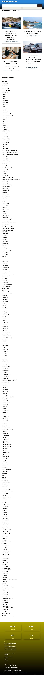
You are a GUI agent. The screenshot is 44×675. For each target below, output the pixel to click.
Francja (4, 412)
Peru (3, 247)
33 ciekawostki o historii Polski (11, 665)
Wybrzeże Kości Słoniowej (8, 177)
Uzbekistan (5, 376)
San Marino (5, 452)
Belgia (4, 393)
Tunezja (4, 173)
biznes (4, 499)
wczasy (14, 70)
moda (4, 514)
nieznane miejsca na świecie (9, 579)
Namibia (4, 144)
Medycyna (5, 533)
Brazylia (4, 235)
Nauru (4, 269)
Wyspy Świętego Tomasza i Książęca (10, 179)
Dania (4, 406)
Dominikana (5, 196)
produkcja (5, 520)
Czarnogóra (12, 41)
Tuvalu (4, 280)
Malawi (4, 133)
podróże (3, 480)
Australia (4, 261)
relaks (4, 538)
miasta (4, 573)
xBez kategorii (5, 613)
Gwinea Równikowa (7, 115)
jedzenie (4, 486)
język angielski (6, 569)
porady (10, 70)
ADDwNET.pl (23, 672)
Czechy (4, 404)
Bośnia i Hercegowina (7, 397)
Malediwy (5, 345)
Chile (4, 237)
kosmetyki (5, 506)
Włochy (4, 471)
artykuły (3, 256)
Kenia (4, 119)
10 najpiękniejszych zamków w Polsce (13, 670)
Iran (3, 318)
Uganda (4, 175)
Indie (4, 312)
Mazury (4, 442)
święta (4, 596)
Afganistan (5, 291)
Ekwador (4, 239)
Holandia (4, 418)
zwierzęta (4, 615)
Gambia (4, 108)
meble (4, 512)
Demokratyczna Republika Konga (9, 384)
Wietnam (4, 378)
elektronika (5, 504)
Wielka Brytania (6, 469)
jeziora (4, 566)
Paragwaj (4, 245)
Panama (4, 217)
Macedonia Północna (7, 429)
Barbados (5, 190)
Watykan (4, 465)
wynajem (16, 41)
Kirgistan (4, 334)
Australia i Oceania (6, 260)
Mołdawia (5, 435)
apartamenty (5, 482)
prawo (4, 585)
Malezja (4, 347)
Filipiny (4, 309)
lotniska (4, 571)
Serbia (4, 454)
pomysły (4, 518)
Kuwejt (4, 339)
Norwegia (5, 439)
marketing (5, 510)
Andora (4, 389)
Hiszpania (5, 416)
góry (4, 560)
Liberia (4, 127)
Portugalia (5, 448)
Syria (4, 364)
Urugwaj (4, 252)
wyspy (4, 604)
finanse (4, 556)
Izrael (4, 320)
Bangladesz (5, 299)
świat (3, 543)
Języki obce (5, 568)
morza (4, 575)
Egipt (4, 98)
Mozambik (5, 142)
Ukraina (4, 463)
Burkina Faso (5, 90)
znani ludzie (5, 606)
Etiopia (4, 104)
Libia (4, 129)
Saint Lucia (5, 221)
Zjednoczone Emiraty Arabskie (9, 380)
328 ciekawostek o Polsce (10, 643)
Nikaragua (5, 215)
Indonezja (5, 314)
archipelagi (5, 545)
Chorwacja (5, 400)
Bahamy (4, 188)
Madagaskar (5, 131)
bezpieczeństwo (6, 497)
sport (3, 540)
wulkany (4, 602)
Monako (4, 433)
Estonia (4, 408)
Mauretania (5, 138)
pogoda (4, 581)
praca (4, 583)
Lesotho (4, 125)
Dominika (4, 194)
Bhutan (4, 301)
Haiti (4, 201)
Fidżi (4, 263)
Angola (4, 85)
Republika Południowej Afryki (9, 150)
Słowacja (4, 460)
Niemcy (4, 437)
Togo (4, 171)
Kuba (4, 211)
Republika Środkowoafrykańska (9, 152)
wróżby (4, 258)
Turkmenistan (5, 374)
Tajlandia (4, 368)
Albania (4, 387)
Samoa (4, 276)
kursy (4, 478)
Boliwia (4, 233)
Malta (4, 431)
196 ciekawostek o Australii (10, 649)
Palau (4, 273)
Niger (4, 146)
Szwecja (4, 458)
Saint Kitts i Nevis (6, 219)
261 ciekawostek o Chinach (10, 648)
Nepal (4, 353)
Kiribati (4, 265)
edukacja (4, 554)
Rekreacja (5, 522)
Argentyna (5, 231)
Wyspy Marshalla (6, 284)
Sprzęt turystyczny (6, 491)
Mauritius (4, 140)
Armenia (4, 295)
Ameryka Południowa (6, 230)
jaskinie (4, 564)
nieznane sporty (6, 541)
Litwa (4, 425)
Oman (4, 355)
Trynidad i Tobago (6, 250)
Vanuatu (4, 282)
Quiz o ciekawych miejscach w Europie (13, 668)
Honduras (5, 203)
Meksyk (4, 213)
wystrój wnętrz (6, 529)
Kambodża (5, 328)
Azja (3, 290)
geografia (5, 558)
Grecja (4, 414)
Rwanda (4, 156)
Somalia (4, 163)
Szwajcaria (5, 456)
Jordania (4, 326)
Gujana (4, 241)
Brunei (4, 303)
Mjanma (4, 349)
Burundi (4, 92)
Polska (4, 441)
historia (4, 562)
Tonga (4, 278)
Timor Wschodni (6, 370)
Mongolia (4, 351)
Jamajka (4, 205)
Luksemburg (5, 427)
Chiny (4, 305)
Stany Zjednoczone (7, 226)
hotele (4, 484)
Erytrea (4, 100)
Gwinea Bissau (6, 113)
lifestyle (4, 508)
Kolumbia (5, 243)
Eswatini (4, 102)
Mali (3, 135)
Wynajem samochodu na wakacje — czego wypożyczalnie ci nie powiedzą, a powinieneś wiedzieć (11, 64)
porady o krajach (6, 489)
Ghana (4, 110)
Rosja (4, 359)
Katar (4, 330)
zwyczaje (4, 609)
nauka (3, 477)
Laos (4, 341)
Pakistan (4, 357)
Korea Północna (6, 336)
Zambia (4, 181)
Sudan (4, 165)
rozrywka (4, 537)
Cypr (32, 35)
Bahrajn (4, 297)
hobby (3, 475)
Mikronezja (5, 267)
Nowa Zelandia (6, 271)
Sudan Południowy (6, 167)
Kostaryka (5, 209)
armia (4, 547)
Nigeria (4, 148)
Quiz (3, 535)
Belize (4, 192)
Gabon (4, 106)
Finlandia (4, 410)
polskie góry (6, 444)
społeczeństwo (6, 592)
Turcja (4, 372)
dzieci (4, 502)
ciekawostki (4, 382)
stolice (4, 594)
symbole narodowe (7, 598)
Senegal (4, 158)
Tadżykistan (5, 366)
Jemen (4, 324)
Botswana (5, 88)
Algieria (4, 83)
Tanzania (4, 169)
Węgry (4, 467)
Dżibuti (4, 96)
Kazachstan (5, 332)
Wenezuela (5, 254)
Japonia (4, 322)
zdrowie (4, 531)
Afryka (3, 81)
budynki (4, 549)
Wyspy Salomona (6, 286)
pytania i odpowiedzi (7, 587)
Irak (3, 316)
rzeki (4, 590)
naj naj (4, 577)
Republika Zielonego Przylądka (9, 154)
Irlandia (4, 420)
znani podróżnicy (7, 607)
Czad (4, 94)
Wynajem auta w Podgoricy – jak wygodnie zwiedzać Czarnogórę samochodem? (11, 35)
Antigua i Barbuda (6, 186)
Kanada (4, 207)
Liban (4, 343)
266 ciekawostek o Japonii (10, 646)
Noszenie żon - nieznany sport (11, 667)
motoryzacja (5, 516)
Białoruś (4, 395)
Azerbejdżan (4, 288)
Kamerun (4, 117)
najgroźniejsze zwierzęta (8, 616)
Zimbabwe (5, 183)
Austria (4, 391)
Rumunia (4, 450)
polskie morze (6, 446)
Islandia (4, 422)
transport (37, 67)
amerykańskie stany (7, 228)
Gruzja (4, 311)
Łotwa (4, 473)
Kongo (4, 123)
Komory (4, 121)
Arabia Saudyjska (6, 293)
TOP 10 (3, 611)
